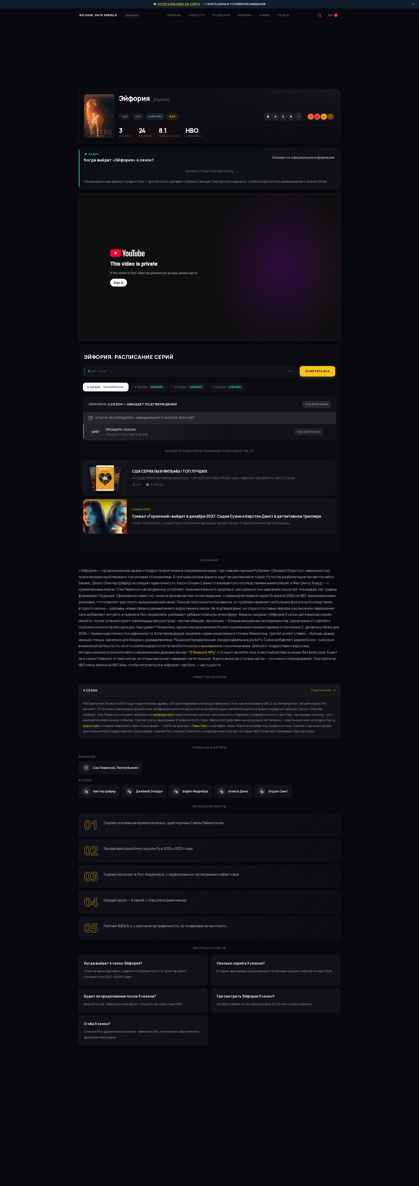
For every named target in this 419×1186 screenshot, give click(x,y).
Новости (197, 15)
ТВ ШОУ (283, 15)
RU (332, 15)
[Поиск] (319, 15)
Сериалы (173, 15)
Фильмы (244, 15)
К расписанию (321, 690)
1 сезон (227, 387)
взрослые (91, 725)
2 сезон (188, 387)
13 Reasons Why (202, 652)
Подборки (221, 15)
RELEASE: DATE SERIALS (98, 15)
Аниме (264, 15)
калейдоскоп (163, 714)
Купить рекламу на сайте (179, 4)
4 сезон (105, 387)
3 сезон (148, 387)
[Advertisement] (209, 52)
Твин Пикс (200, 725)
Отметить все (317, 371)
